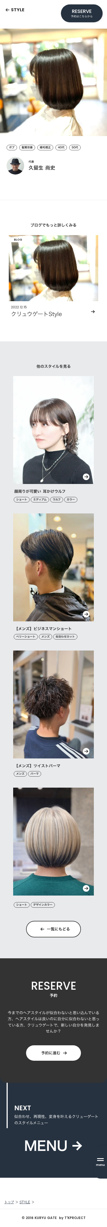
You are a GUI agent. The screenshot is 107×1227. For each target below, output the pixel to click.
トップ (9, 1202)
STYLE (24, 1202)
